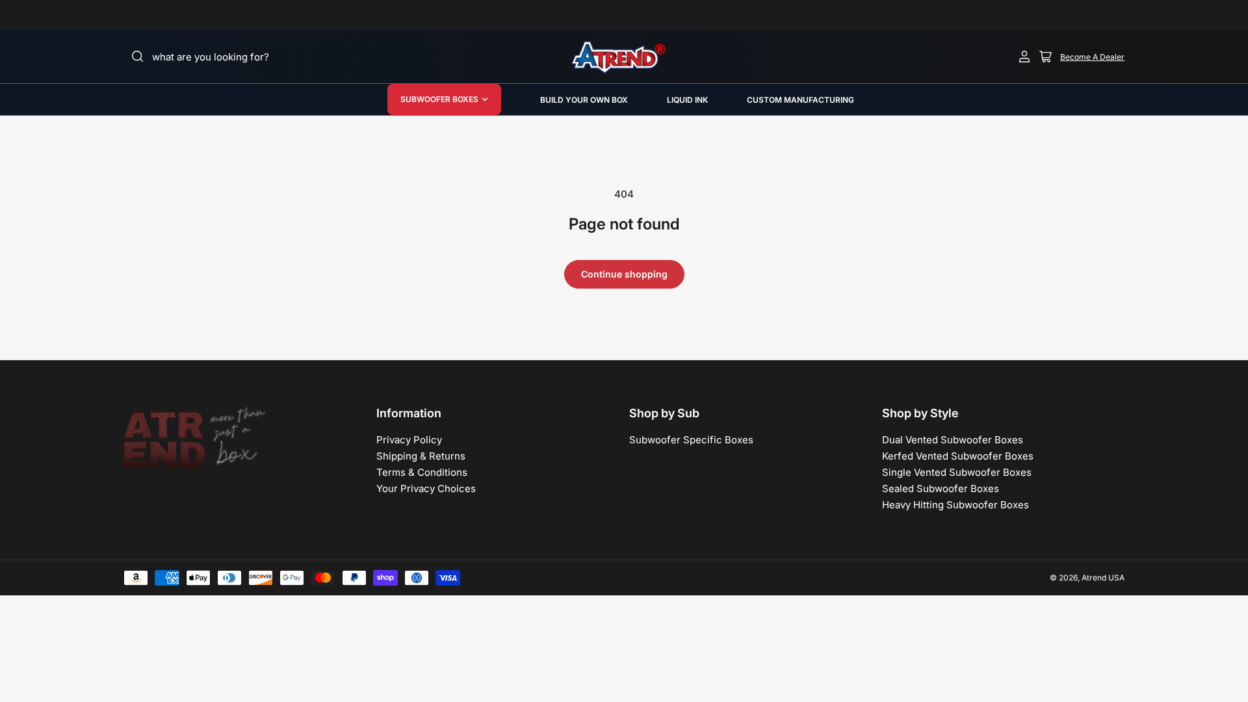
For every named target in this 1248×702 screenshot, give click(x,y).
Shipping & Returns (420, 456)
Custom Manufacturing (800, 100)
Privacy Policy (409, 440)
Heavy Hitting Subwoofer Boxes (955, 505)
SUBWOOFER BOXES (439, 99)
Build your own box (584, 100)
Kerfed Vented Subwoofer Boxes (958, 456)
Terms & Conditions (421, 472)
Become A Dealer (1092, 57)
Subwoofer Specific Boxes (691, 440)
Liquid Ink (687, 100)
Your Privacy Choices (426, 488)
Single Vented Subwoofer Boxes (957, 472)
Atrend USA (1103, 577)
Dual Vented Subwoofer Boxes (952, 440)
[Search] (138, 56)
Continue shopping (624, 274)
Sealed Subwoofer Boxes (940, 488)
